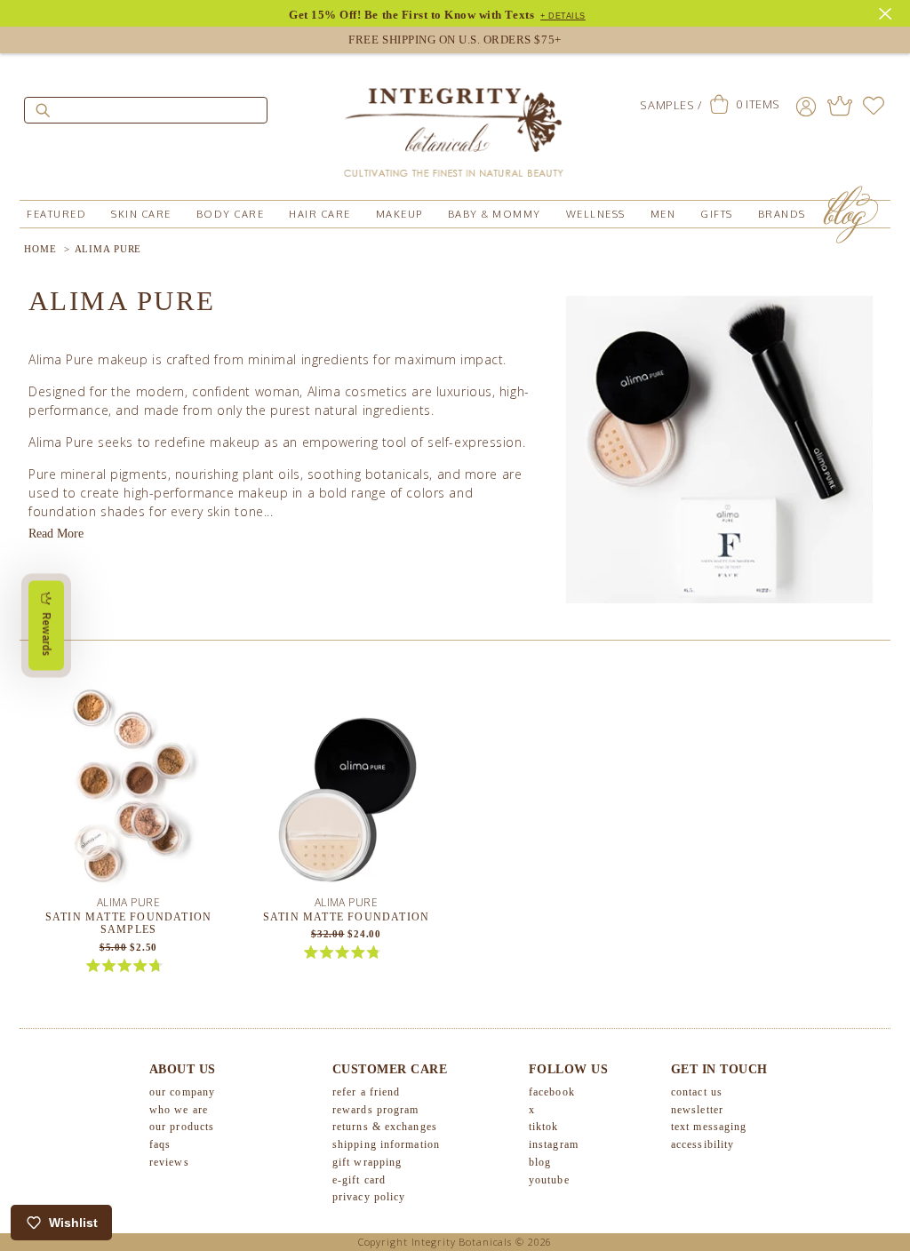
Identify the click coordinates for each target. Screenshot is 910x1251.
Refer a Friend (366, 1092)
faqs (160, 1144)
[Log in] (806, 105)
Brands (782, 214)
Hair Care (320, 214)
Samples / (670, 105)
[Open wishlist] (873, 105)
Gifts (716, 214)
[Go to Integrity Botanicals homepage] (455, 124)
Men (663, 214)
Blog (540, 1162)
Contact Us (696, 1092)
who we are (178, 1110)
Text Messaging (708, 1126)
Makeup (399, 214)
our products (181, 1126)
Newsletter (697, 1110)
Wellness (596, 214)
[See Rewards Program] (840, 105)
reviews (169, 1162)
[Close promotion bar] (887, 11)
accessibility (702, 1144)
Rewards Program (375, 1110)
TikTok (544, 1126)
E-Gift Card (359, 1180)
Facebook (552, 1092)
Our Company (182, 1092)
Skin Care (141, 214)
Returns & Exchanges (384, 1126)
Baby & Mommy (494, 214)
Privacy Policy (368, 1197)
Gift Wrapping (367, 1162)
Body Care (230, 214)
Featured (56, 214)
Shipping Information (386, 1144)
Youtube (549, 1180)
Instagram (554, 1144)
